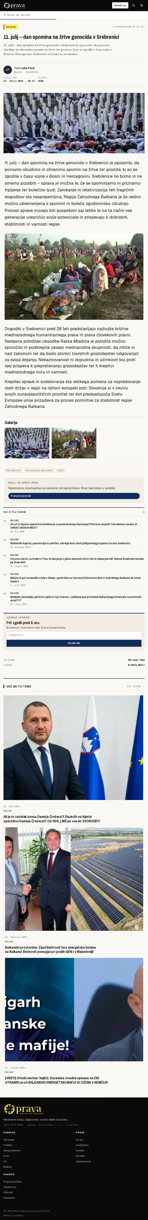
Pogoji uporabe (12, 1181)
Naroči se (120, 5)
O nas (79, 1139)
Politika (7, 1145)
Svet (6, 1156)
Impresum (9, 1197)
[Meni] (142, 5)
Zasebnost (9, 1187)
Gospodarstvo (11, 1150)
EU (5, 1161)
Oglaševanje (83, 1161)
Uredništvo (82, 1145)
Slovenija (8, 1139)
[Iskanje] (133, 5)
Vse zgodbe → (136, 686)
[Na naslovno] (15, 5)
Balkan (7, 1166)
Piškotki (8, 1192)
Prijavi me (74, 643)
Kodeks (80, 1150)
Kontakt (80, 1156)
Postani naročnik (21, 496)
